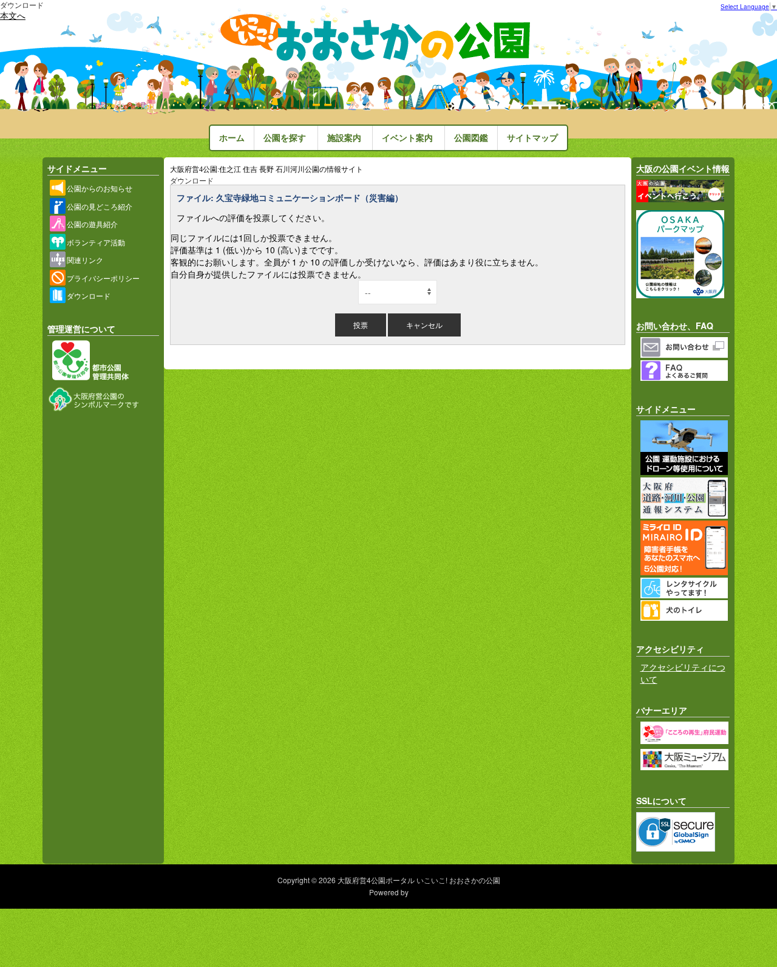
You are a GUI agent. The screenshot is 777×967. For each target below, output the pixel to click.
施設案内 (344, 137)
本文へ (12, 15)
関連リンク (85, 260)
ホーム (232, 137)
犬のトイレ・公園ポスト (685, 610)
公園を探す (284, 137)
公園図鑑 (471, 137)
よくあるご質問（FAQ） (685, 370)
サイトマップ (532, 137)
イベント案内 (407, 137)
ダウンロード (88, 295)
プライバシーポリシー (103, 278)
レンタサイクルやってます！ (685, 588)
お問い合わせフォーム (685, 347)
